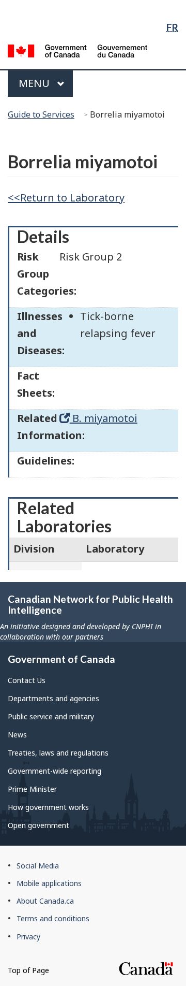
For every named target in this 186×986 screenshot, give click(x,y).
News (17, 735)
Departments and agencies (53, 698)
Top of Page (28, 970)
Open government (38, 825)
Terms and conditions (53, 918)
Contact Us (26, 680)
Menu (35, 83)
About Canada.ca (45, 901)
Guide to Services (41, 114)
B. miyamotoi (103, 418)
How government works (48, 807)
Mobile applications (49, 883)
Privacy (28, 936)
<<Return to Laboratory (66, 198)
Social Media (38, 866)
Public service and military (51, 716)
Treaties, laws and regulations (58, 753)
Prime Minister (32, 789)
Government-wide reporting (54, 771)
